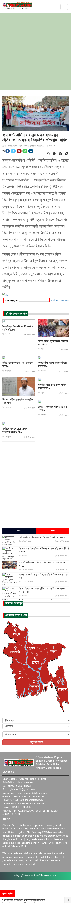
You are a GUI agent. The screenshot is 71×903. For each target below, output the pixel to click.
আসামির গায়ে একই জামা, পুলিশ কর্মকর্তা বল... (52, 386)
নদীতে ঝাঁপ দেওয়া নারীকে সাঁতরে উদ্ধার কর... (52, 364)
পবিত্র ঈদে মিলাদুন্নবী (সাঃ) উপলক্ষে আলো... (17, 364)
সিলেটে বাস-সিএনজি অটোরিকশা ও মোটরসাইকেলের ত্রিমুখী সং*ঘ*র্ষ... (44, 550)
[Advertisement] (35, 53)
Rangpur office (12, 146)
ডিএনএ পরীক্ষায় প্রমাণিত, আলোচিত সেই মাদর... (17, 401)
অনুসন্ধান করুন (36, 742)
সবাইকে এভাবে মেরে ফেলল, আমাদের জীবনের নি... (14, 430)
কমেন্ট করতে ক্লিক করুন (60, 300)
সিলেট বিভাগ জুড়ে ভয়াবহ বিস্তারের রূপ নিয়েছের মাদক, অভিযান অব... (42, 590)
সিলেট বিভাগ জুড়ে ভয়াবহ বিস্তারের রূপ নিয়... (53, 343)
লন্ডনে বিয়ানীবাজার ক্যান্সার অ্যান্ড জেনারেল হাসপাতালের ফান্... (42, 564)
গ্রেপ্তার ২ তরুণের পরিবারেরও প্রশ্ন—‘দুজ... (52, 408)
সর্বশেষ (19, 531)
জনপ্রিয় (53, 531)
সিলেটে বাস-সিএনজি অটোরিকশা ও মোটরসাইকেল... (17, 328)
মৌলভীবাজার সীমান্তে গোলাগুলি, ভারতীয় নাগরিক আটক (42, 537)
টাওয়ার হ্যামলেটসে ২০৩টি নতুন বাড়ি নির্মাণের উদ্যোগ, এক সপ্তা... (43, 576)
